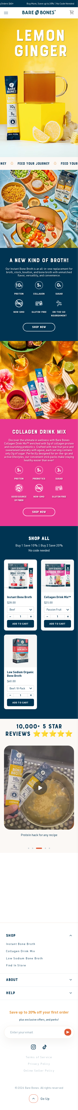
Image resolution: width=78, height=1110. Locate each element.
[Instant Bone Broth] (20, 576)
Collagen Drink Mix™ (57, 597)
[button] (28, 848)
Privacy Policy (39, 1063)
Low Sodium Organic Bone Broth (20, 673)
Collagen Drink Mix (20, 951)
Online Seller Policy (39, 1070)
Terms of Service (39, 1057)
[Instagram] (33, 1048)
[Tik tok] (44, 1048)
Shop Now (39, 327)
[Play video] (39, 788)
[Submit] (67, 1032)
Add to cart (20, 623)
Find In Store (16, 965)
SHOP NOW (39, 512)
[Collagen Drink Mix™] (57, 576)
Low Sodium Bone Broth (24, 958)
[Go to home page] (39, 14)
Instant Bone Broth (19, 597)
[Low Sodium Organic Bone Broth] (20, 651)
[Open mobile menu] (7, 13)
